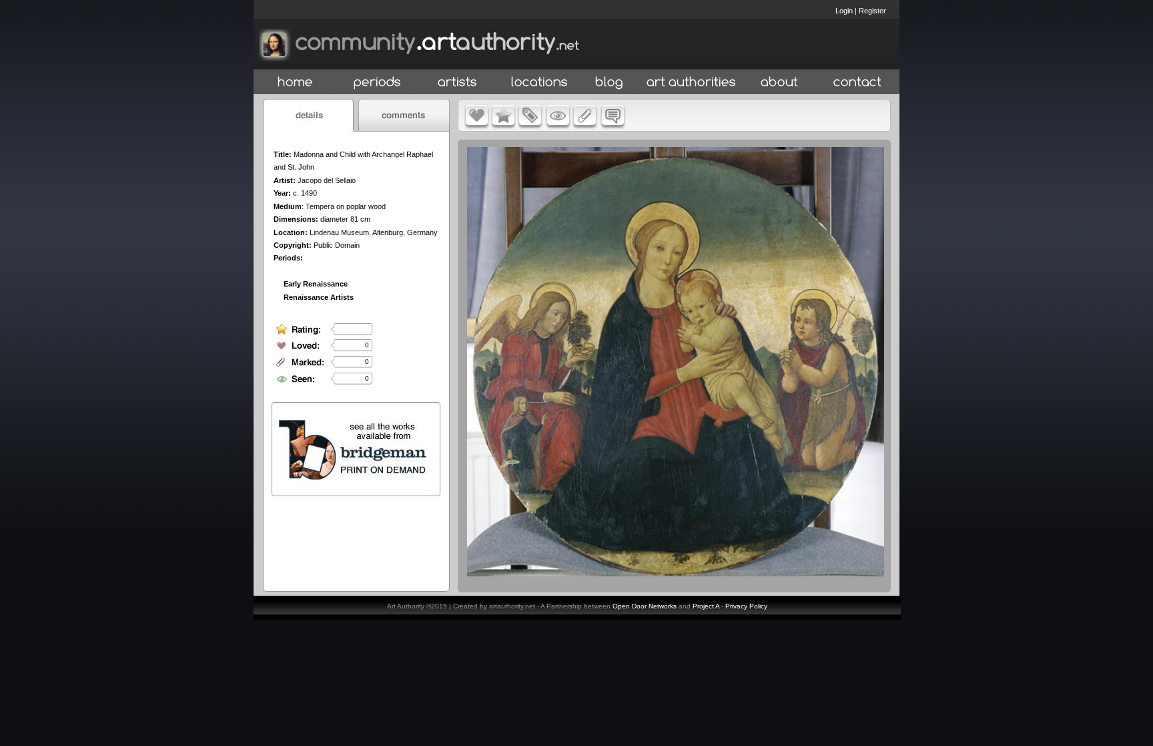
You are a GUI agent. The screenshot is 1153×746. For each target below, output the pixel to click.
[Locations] (538, 82)
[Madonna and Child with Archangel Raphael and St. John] (675, 573)
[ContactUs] (857, 82)
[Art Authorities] (691, 82)
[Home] (295, 82)
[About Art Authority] (779, 82)
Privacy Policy (746, 606)
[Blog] (609, 82)
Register (872, 11)
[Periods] (377, 82)
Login (844, 11)
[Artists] (458, 82)
